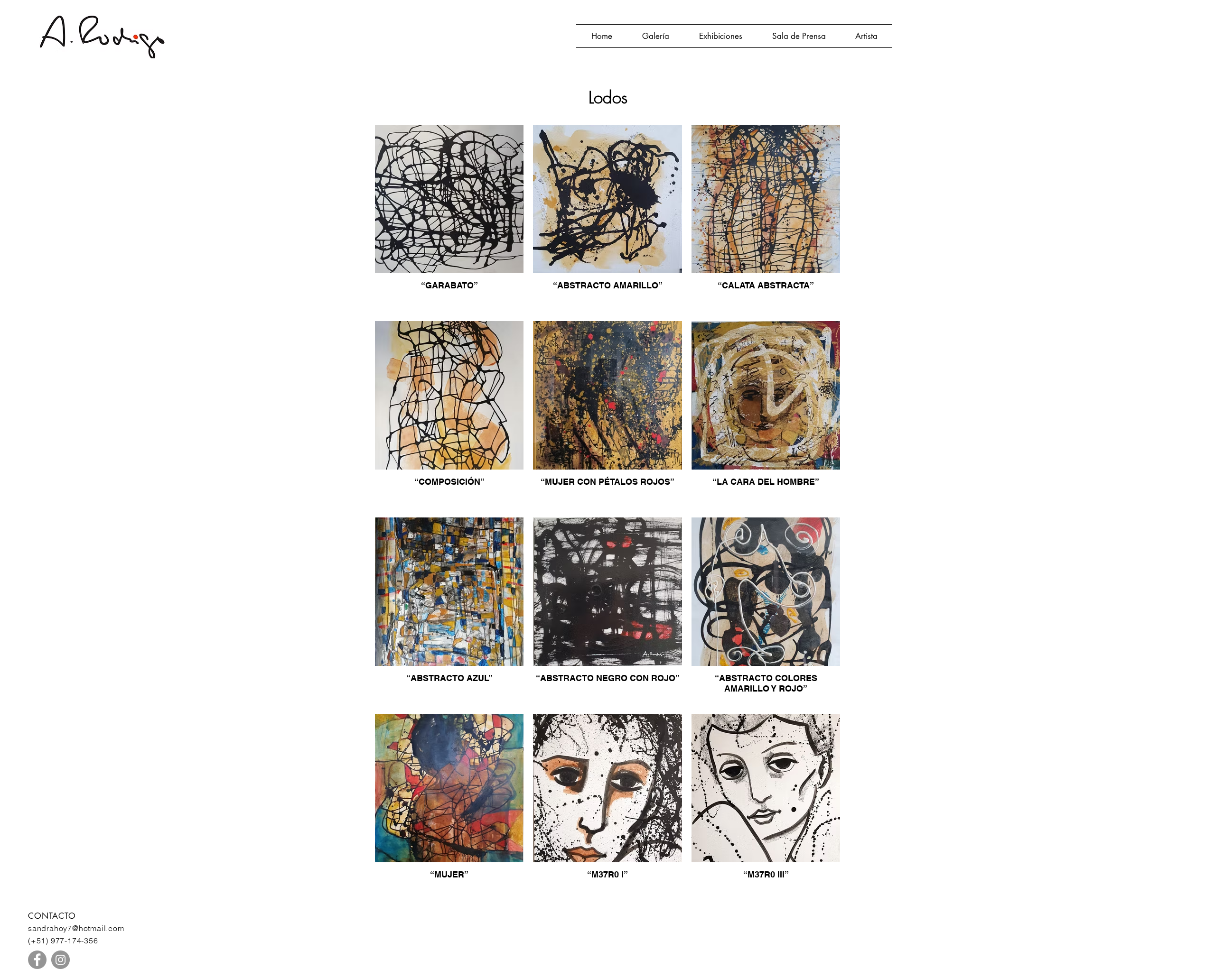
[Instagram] (60, 959)
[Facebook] (37, 959)
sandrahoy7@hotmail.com (76, 928)
